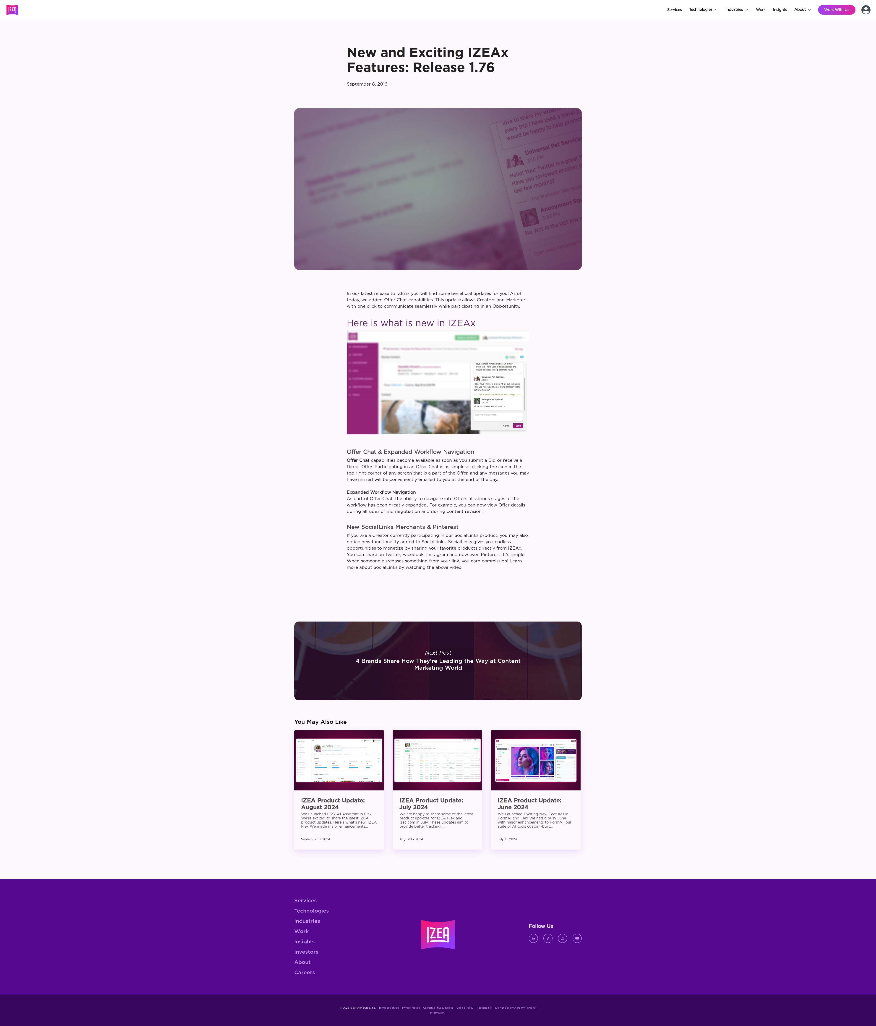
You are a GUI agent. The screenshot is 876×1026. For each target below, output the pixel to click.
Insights (304, 942)
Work (301, 931)
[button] (703, 10)
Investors (306, 952)
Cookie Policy (464, 1008)
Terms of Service (389, 1008)
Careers (304, 972)
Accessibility (484, 1008)
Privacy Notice (411, 1008)
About (302, 962)
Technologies (311, 911)
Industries (307, 921)
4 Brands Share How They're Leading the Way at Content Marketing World (438, 661)
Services (305, 900)
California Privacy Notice (438, 1008)
